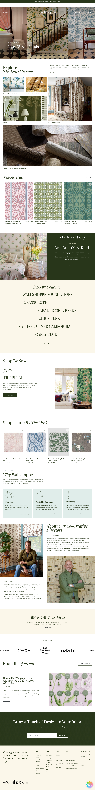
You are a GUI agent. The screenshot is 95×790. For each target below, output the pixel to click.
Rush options (59, 760)
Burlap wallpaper (40, 768)
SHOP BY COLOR (82, 5)
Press (47, 769)
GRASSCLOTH (21, 5)
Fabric (37, 776)
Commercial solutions (49, 761)
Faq (67, 755)
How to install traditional (72, 766)
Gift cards (58, 767)
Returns (58, 758)
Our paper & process (49, 765)
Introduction (49, 755)
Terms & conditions (70, 760)
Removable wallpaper (38, 760)
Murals (37, 771)
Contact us (69, 758)
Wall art (38, 773)
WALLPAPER (11, 5)
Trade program (49, 758)
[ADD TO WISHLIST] (30, 184)
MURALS (31, 5)
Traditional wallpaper (38, 756)
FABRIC (44, 5)
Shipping (58, 755)
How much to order (59, 764)
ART (37, 5)
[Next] (10, 371)
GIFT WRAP (63, 5)
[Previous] (5, 371)
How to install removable (72, 763)
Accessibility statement (71, 768)
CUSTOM (72, 5)
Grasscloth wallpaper (38, 764)
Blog (47, 772)
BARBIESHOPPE (53, 5)
